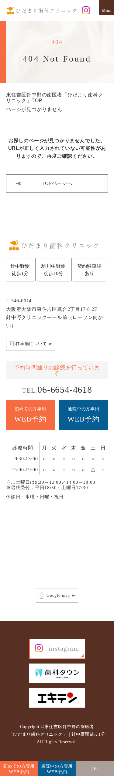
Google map (58, 595)
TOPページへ (57, 183)
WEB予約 (30, 415)
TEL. (57, 390)
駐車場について (31, 343)
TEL (102, 771)
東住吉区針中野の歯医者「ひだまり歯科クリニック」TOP (54, 97)
